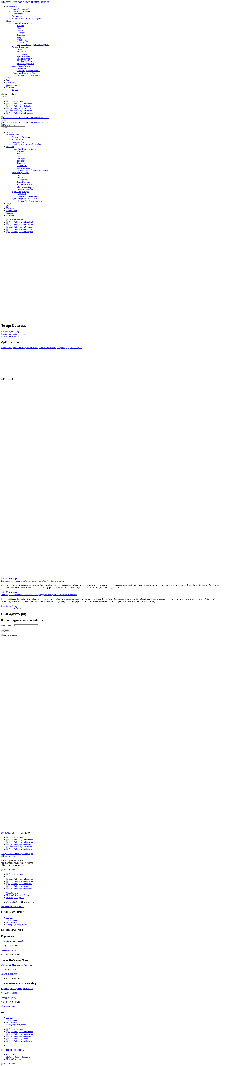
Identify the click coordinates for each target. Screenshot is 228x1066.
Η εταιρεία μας (12, 7)
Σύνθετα (20, 25)
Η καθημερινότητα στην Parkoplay (26, 18)
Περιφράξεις (22, 54)
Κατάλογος (11, 82)
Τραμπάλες (21, 37)
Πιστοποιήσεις (18, 16)
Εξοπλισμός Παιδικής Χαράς (24, 23)
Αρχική (9, 132)
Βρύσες (20, 49)
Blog (8, 80)
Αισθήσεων (22, 40)
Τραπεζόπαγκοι (23, 56)
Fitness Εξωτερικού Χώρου (28, 71)
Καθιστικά (21, 52)
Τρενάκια (21, 35)
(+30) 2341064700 (9, 1051)
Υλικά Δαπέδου (23, 42)
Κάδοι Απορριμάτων (25, 63)
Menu (4, 120)
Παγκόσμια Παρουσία (21, 11)
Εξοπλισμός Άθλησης (21, 66)
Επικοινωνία (11, 85)
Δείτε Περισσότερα (9, 776)
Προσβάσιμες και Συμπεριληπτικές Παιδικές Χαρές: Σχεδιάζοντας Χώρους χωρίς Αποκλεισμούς (41, 347)
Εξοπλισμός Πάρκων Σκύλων (24, 73)
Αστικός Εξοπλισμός (20, 47)
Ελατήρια (21, 33)
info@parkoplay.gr (25, 1051)
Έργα (8, 78)
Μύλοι (19, 28)
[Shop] (14, 1035)
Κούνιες (20, 30)
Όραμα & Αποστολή (20, 9)
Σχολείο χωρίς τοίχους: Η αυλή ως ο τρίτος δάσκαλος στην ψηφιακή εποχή (32, 778)
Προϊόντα (10, 21)
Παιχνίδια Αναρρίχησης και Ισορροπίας (33, 44)
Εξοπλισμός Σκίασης (25, 61)
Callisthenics (22, 68)
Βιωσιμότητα (17, 14)
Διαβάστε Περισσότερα (11, 806)
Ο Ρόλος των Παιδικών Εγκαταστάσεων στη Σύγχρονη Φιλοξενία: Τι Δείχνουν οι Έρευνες (39, 792)
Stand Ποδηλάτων (24, 59)
